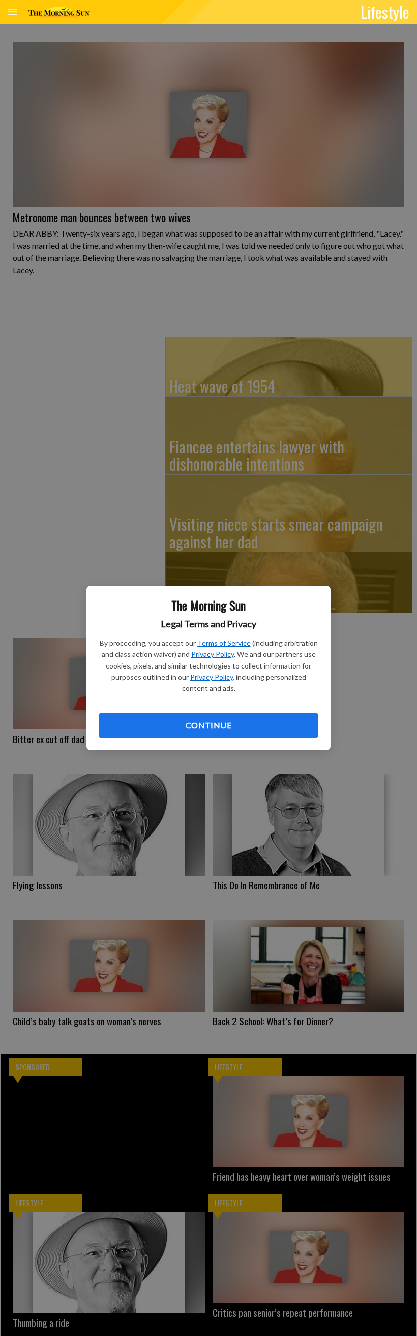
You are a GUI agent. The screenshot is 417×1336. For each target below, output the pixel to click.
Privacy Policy (212, 654)
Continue (208, 725)
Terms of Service (224, 643)
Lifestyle (385, 11)
